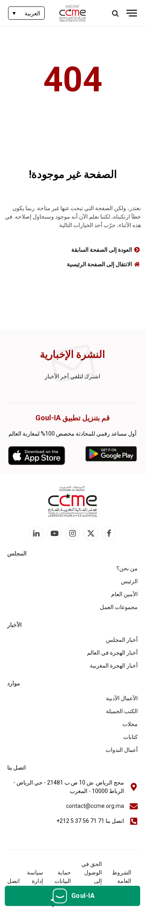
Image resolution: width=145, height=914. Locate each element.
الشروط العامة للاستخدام (119, 881)
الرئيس (129, 581)
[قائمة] (131, 13)
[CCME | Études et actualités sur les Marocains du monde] (73, 13)
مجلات (130, 724)
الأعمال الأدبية (122, 698)
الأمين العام (124, 594)
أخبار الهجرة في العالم (112, 652)
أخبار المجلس (122, 639)
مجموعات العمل (119, 607)
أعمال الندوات (122, 750)
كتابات (130, 737)
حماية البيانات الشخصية (60, 881)
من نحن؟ (127, 568)
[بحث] (116, 13)
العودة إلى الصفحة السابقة (101, 249)
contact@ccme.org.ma (95, 806)
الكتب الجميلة (122, 711)
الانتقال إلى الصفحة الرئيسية (99, 264)
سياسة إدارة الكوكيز (34, 881)
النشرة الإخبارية (72, 354)
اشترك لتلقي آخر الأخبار (72, 376)
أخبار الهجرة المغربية (114, 665)
